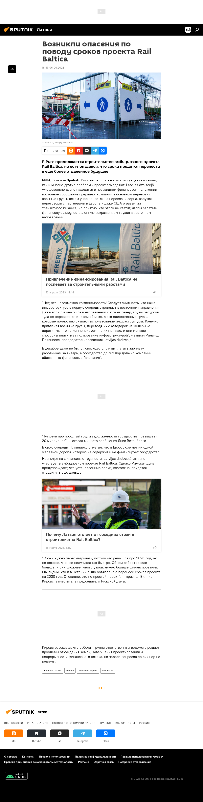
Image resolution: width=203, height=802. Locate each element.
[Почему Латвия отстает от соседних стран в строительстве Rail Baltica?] (101, 504)
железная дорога (88, 670)
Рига (30, 723)
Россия (144, 723)
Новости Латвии (52, 670)
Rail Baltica (107, 670)
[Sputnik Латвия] (19, 33)
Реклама (83, 762)
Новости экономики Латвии (74, 723)
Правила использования (54, 756)
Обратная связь (104, 762)
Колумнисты (125, 723)
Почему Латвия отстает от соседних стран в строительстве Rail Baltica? (90, 537)
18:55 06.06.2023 (53, 67)
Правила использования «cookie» (142, 756)
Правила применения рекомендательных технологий (38, 762)
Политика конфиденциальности (95, 756)
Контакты (28, 756)
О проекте (10, 756)
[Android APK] (16, 776)
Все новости (13, 723)
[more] (155, 292)
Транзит (105, 723)
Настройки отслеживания (134, 762)
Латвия (70, 670)
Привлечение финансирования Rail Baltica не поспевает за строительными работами (91, 281)
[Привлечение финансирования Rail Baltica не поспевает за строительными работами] (101, 248)
